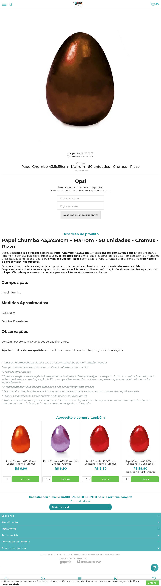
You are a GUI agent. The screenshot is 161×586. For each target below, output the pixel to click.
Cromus (80, 163)
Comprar (25, 479)
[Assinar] (109, 507)
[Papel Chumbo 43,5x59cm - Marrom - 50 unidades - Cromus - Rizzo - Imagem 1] (80, 79)
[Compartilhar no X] (89, 153)
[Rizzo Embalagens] (78, 4)
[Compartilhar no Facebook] (83, 153)
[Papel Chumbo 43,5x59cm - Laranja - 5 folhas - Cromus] (21, 452)
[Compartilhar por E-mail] (92, 153)
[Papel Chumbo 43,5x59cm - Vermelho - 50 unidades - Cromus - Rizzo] (140, 452)
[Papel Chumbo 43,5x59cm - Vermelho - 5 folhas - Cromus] (100, 452)
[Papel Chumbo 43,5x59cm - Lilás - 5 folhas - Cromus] (61, 452)
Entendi (152, 582)
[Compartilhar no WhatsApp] (86, 153)
